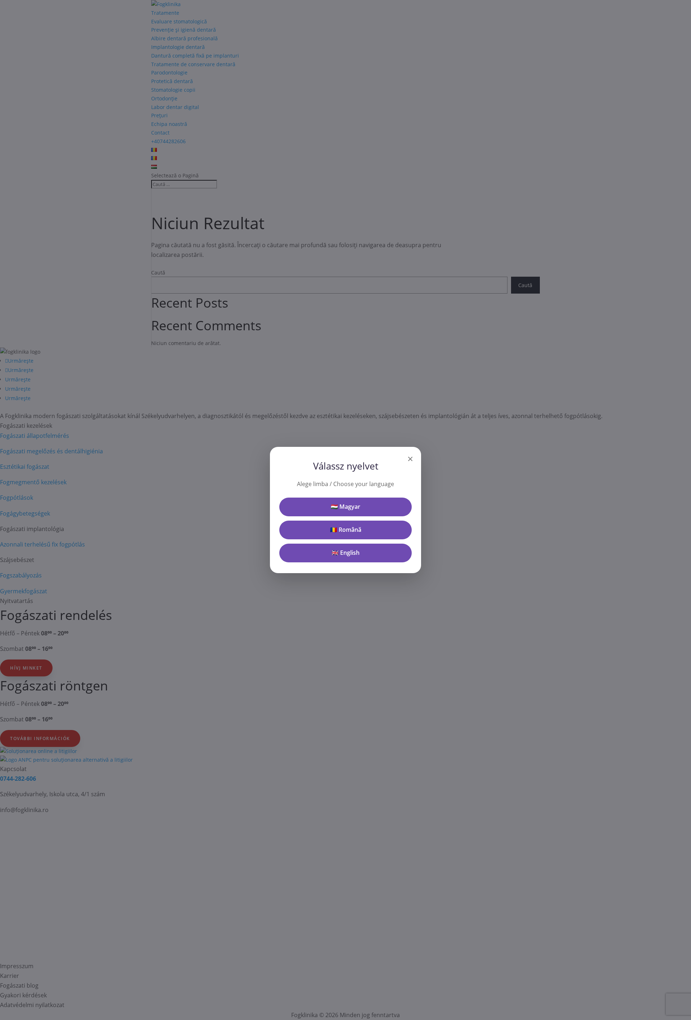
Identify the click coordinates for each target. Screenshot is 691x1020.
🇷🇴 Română (345, 530)
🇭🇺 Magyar (345, 507)
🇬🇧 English (345, 553)
